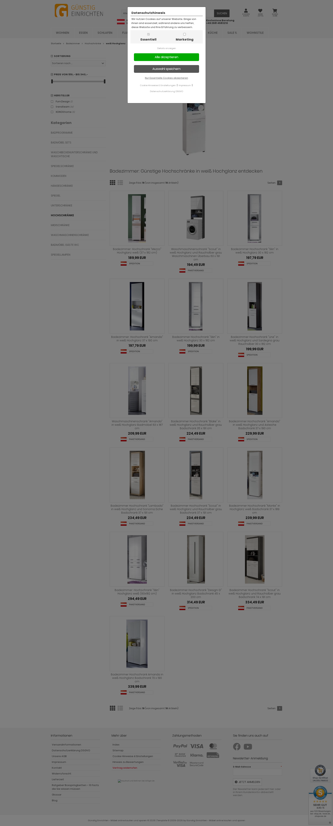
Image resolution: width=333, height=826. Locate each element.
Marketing (184, 39)
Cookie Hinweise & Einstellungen (158, 85)
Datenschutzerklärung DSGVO (166, 91)
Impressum (185, 85)
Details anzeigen (166, 48)
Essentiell (148, 39)
